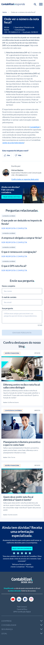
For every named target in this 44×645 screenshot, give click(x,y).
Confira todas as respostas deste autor (25, 179)
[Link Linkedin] (19, 599)
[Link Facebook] (25, 599)
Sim (8, 155)
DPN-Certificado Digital (22, 612)
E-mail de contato (9, 297)
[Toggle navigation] (41, 4)
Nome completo (8, 286)
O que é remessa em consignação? (18, 251)
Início (5, 12)
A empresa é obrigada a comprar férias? (21, 237)
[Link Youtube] (13, 599)
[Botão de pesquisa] (35, 4)
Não (19, 155)
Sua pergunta (7, 308)
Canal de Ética (22, 609)
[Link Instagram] (31, 599)
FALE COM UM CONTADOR (22, 548)
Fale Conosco (22, 607)
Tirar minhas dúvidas (12, 197)
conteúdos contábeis (8, 216)
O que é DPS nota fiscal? (13, 265)
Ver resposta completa (14, 228)
